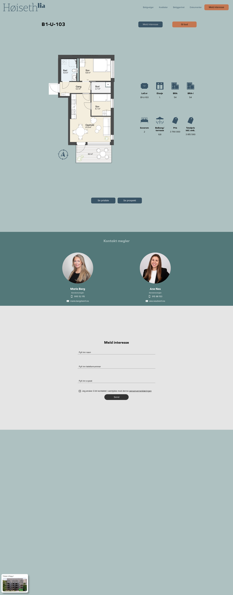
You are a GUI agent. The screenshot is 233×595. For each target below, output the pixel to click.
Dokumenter (196, 7)
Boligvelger (148, 7)
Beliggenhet (178, 7)
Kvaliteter (163, 7)
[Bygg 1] (14, 583)
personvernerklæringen (140, 391)
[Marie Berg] (77, 277)
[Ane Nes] (155, 277)
